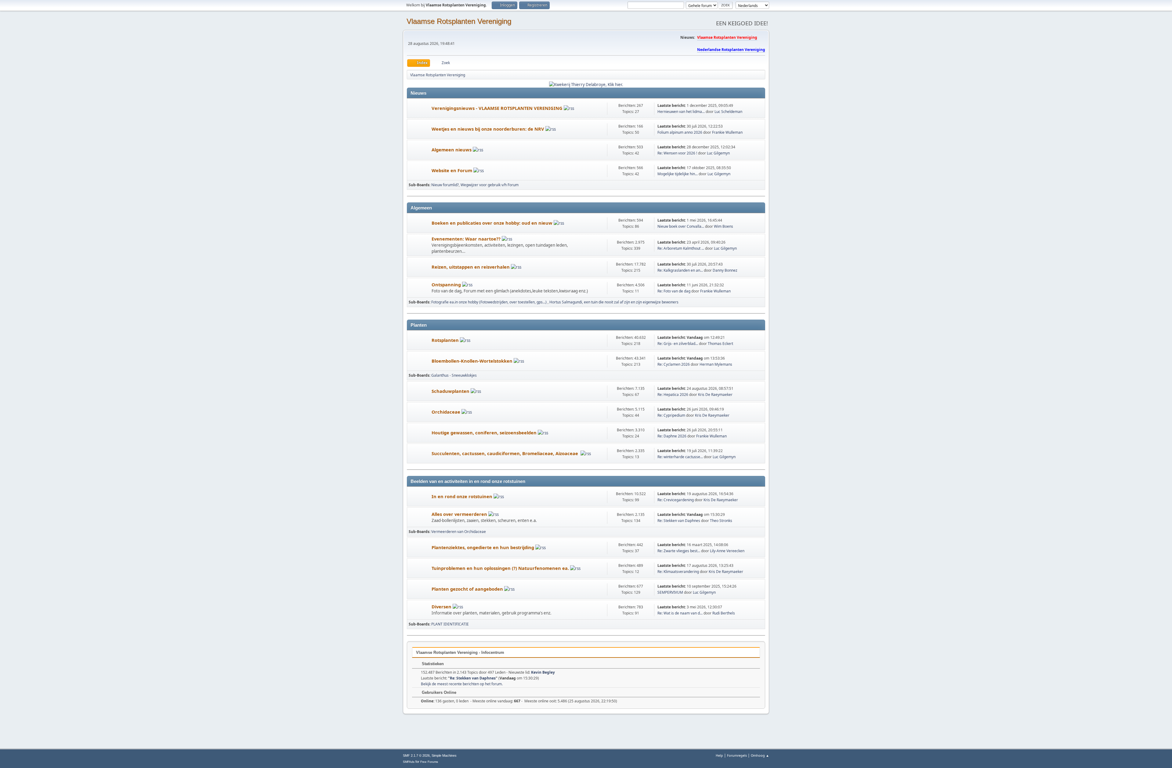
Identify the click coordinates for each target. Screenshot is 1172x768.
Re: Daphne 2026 (671, 436)
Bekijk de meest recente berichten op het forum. (462, 683)
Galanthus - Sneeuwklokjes (454, 375)
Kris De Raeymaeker (715, 394)
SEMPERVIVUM (670, 592)
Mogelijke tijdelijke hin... (677, 173)
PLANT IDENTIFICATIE (450, 624)
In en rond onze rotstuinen (463, 496)
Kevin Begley (543, 672)
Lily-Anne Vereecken (727, 550)
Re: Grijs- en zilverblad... (677, 343)
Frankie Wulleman (727, 132)
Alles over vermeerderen (460, 514)
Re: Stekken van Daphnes (678, 520)
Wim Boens (723, 226)
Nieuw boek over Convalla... (680, 226)
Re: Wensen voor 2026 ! (677, 153)
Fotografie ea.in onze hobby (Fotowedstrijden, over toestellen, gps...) (489, 302)
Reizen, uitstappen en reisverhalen (471, 267)
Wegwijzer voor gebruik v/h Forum (490, 184)
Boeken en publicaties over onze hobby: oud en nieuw (493, 223)
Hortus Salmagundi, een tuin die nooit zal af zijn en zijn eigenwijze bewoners (613, 302)
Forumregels (737, 755)
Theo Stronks (721, 520)
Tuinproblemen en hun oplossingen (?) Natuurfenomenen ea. (501, 568)
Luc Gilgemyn (718, 153)
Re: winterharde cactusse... (680, 456)
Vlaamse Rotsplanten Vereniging (459, 21)
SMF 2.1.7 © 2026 (416, 755)
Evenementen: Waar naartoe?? (467, 239)
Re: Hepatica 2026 (672, 394)
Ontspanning (447, 284)
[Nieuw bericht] (419, 108)
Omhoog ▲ (760, 755)
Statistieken (432, 663)
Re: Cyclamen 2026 (673, 364)
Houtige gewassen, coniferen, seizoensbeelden (485, 432)
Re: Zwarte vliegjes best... (678, 550)
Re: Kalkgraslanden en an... (680, 270)
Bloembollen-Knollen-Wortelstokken (473, 361)
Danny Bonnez (725, 270)
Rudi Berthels (723, 613)
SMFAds (408, 761)
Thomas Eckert (720, 343)
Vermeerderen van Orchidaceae (458, 531)
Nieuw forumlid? (445, 184)
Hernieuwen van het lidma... (681, 111)
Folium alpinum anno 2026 (679, 132)
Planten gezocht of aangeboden (468, 589)
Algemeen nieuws (452, 150)
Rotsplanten (446, 340)
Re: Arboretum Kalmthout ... (680, 248)
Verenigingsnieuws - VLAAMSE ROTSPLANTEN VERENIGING (498, 108)
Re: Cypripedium (671, 415)
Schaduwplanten (451, 391)
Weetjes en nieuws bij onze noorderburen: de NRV (488, 129)
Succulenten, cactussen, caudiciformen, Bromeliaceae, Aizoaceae (506, 453)
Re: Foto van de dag (673, 291)
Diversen (442, 606)
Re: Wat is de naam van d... (680, 613)
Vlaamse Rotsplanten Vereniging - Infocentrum (460, 652)
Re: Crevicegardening (676, 499)
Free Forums (429, 761)
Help (719, 755)
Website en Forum (452, 170)
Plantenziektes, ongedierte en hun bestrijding (483, 547)
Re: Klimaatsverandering (678, 571)
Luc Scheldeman (728, 111)
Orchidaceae (446, 412)
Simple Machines (444, 755)
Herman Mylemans (716, 364)
